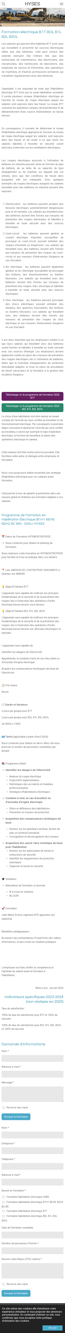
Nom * (5, 1051)
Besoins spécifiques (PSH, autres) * (22, 1259)
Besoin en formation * (14, 1190)
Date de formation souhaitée (17, 1227)
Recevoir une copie (17, 1107)
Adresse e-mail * (11, 1066)
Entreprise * (8, 1143)
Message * (8, 1082)
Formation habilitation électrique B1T (26, 1211)
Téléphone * (8, 1159)
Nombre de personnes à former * (20, 1243)
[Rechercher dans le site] (3, 4)
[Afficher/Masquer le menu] (61, 4)
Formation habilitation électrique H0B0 (27, 1196)
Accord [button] (52, 1327)
